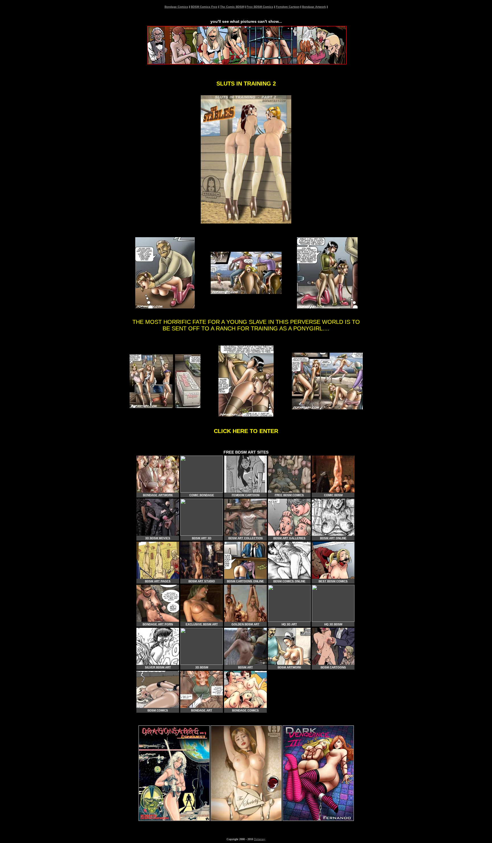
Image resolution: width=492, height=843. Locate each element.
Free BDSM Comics (260, 6)
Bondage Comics (176, 6)
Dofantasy (259, 839)
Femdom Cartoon (288, 6)
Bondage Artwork (314, 6)
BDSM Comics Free (204, 6)
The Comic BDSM (232, 6)
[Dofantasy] (174, 819)
